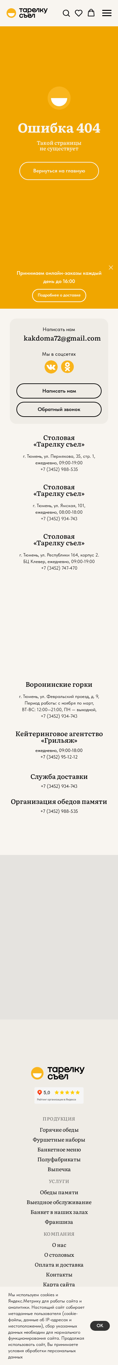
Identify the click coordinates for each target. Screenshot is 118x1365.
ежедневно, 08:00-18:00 (59, 512)
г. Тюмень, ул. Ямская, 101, (59, 505)
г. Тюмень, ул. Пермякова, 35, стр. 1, (59, 456)
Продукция (59, 1118)
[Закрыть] (111, 267)
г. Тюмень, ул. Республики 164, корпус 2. (59, 554)
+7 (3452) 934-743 (59, 786)
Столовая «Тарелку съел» (59, 440)
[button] (66, 13)
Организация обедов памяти (59, 801)
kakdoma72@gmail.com (62, 338)
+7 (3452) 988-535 (59, 469)
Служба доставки (59, 776)
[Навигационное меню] (106, 13)
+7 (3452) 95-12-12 (59, 757)
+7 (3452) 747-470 (59, 568)
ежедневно (46, 462)
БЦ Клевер (34, 561)
